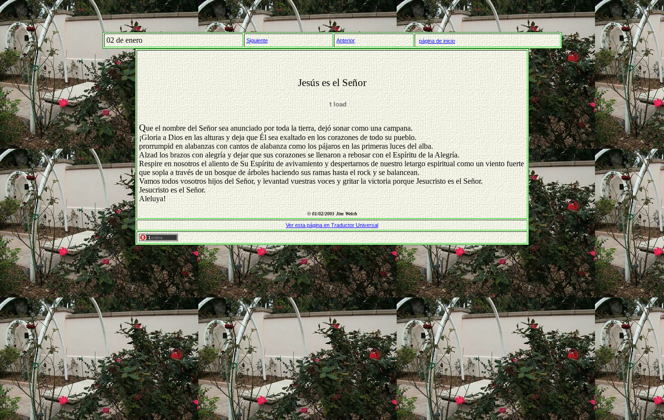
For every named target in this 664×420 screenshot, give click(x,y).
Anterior (345, 40)
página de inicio (437, 41)
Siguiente (257, 40)
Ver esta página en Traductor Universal (332, 225)
